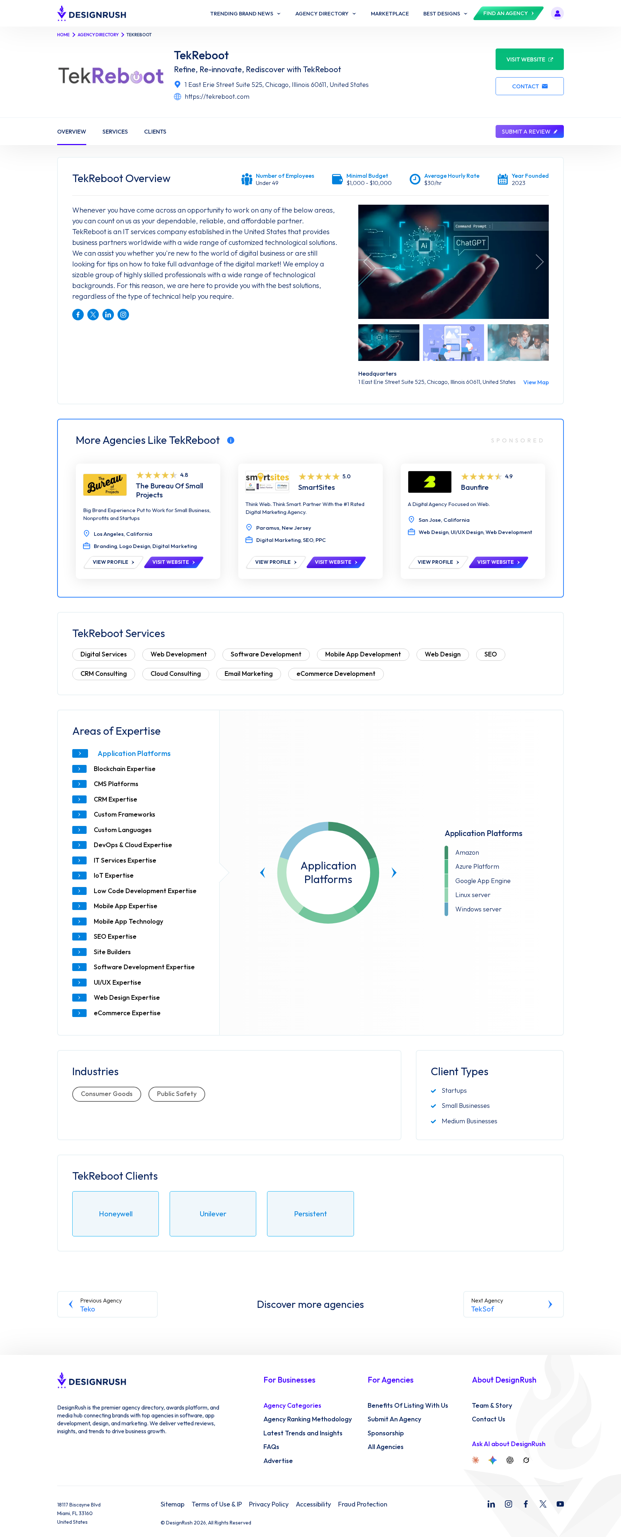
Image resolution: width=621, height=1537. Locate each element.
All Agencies (386, 1447)
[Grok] (526, 1460)
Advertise (278, 1461)
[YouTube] (560, 1504)
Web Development (179, 654)
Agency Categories (292, 1406)
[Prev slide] (262, 872)
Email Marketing (249, 673)
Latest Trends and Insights (302, 1433)
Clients (155, 131)
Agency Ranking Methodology (307, 1419)
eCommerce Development (336, 673)
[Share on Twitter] (93, 314)
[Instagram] (508, 1504)
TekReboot (201, 55)
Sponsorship (386, 1433)
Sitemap (172, 1504)
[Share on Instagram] (123, 314)
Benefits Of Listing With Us (408, 1406)
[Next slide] (394, 872)
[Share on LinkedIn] (108, 314)
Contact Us (488, 1419)
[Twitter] (543, 1504)
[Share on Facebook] (78, 314)
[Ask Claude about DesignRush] (475, 1460)
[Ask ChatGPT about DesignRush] (510, 1460)
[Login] (557, 13)
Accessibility (313, 1504)
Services (115, 131)
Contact (525, 86)
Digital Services (103, 654)
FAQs (271, 1447)
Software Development (266, 654)
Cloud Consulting (176, 673)
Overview (71, 131)
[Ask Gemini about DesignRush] (492, 1460)
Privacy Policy (269, 1504)
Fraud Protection (362, 1504)
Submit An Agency (394, 1419)
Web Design (443, 654)
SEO (490, 654)
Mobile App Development (363, 654)
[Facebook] (525, 1504)
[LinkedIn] (491, 1504)
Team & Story (492, 1406)
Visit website (525, 59)
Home (63, 34)
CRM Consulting (103, 673)
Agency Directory (98, 34)
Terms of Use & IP (217, 1504)
